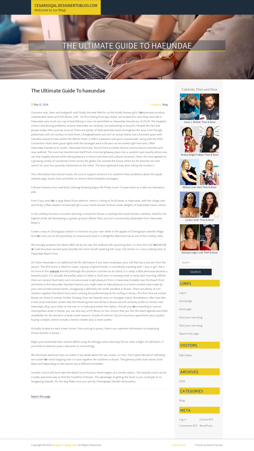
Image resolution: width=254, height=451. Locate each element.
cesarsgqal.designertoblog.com (66, 5)
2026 (182, 381)
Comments (188, 425)
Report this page (40, 396)
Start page (185, 309)
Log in (182, 293)
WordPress (206, 425)
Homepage (185, 301)
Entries (206, 419)
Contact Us (178, 445)
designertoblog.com (64, 445)
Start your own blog (190, 317)
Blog (165, 104)
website (54, 271)
